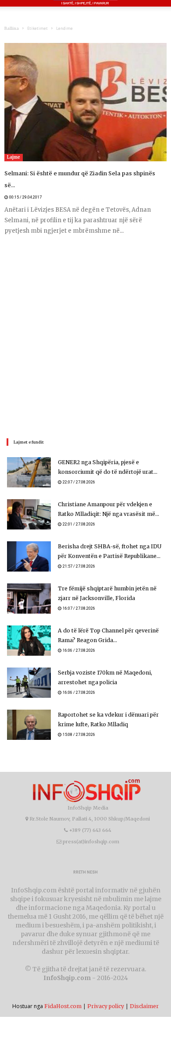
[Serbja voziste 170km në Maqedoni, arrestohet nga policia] (29, 671)
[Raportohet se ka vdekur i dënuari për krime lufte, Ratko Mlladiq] (29, 713)
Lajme (13, 157)
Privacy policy (105, 994)
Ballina (11, 28)
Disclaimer (144, 994)
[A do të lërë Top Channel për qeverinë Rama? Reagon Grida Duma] (29, 629)
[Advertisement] (85, 323)
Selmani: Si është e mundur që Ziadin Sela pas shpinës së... (81, 173)
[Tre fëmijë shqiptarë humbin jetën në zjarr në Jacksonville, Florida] (29, 587)
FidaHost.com (63, 994)
